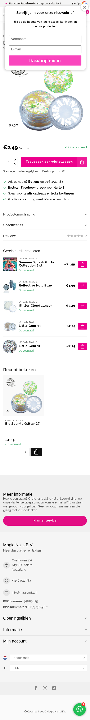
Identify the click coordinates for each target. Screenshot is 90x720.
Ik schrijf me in (45, 60)
